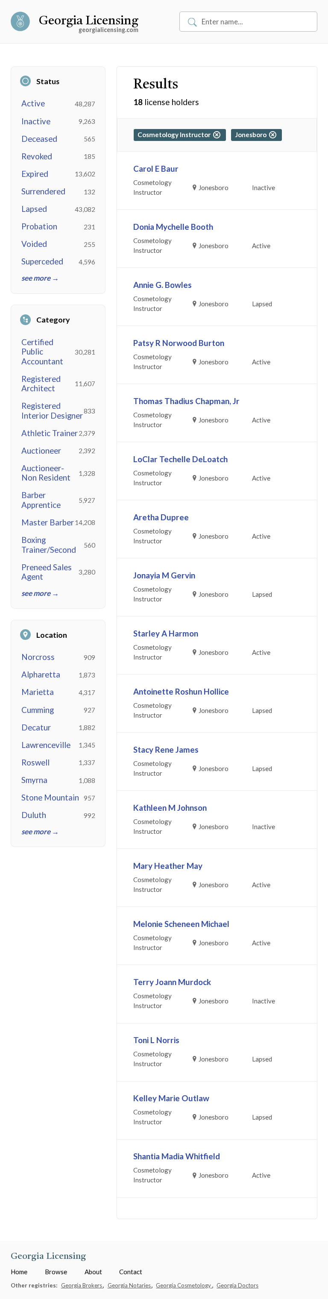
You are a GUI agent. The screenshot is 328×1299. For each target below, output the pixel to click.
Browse (56, 1272)
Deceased (39, 139)
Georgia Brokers (82, 1285)
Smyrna (34, 780)
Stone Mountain (50, 797)
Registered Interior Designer (52, 410)
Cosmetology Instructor (175, 134)
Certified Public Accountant (42, 351)
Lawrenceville (45, 745)
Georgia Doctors (237, 1285)
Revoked (36, 156)
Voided (34, 244)
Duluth (33, 815)
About (93, 1272)
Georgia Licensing (88, 21)
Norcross (38, 657)
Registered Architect (41, 383)
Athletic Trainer (49, 433)
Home (19, 1272)
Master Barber (47, 522)
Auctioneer (41, 450)
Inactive (35, 121)
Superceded (42, 261)
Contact (130, 1272)
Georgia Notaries (130, 1285)
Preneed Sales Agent (46, 572)
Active (33, 103)
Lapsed (34, 209)
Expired (34, 174)
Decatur (36, 727)
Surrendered (43, 191)
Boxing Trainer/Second (48, 544)
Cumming (37, 710)
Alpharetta (40, 674)
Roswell (35, 762)
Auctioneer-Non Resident (45, 472)
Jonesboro (252, 134)
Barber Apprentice (41, 499)
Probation (39, 226)
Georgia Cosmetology (184, 1285)
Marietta (37, 692)
